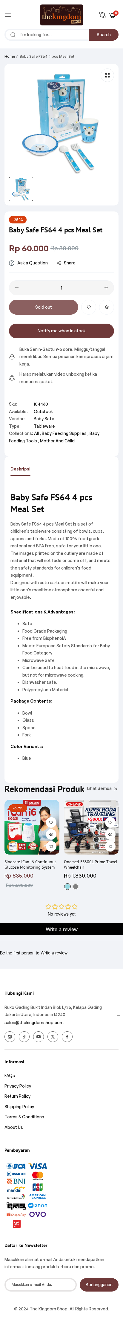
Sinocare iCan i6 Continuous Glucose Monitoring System (30, 864)
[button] (88, 307)
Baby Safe (44, 418)
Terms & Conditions (24, 1116)
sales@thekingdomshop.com (34, 1022)
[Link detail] (9, 1036)
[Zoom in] (107, 75)
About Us (13, 1127)
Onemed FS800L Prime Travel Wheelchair (90, 864)
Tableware (44, 426)
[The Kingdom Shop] (61, 14)
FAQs (9, 1075)
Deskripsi (20, 468)
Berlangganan (99, 1284)
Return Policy (17, 1096)
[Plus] (106, 288)
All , (37, 433)
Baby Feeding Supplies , (65, 433)
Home (9, 56)
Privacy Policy (17, 1085)
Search (104, 34)
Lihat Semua (99, 788)
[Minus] (17, 288)
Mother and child (57, 440)
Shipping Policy (19, 1106)
